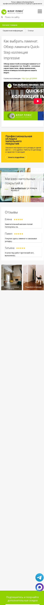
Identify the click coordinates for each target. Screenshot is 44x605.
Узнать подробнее (16, 157)
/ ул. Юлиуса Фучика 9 (24, 189)
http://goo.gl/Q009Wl (29, 78)
